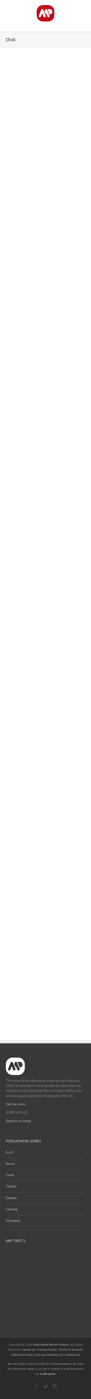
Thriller (11, 1186)
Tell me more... (17, 1104)
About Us (29, 1349)
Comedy (12, 1209)
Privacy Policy (47, 1349)
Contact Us (72, 1354)
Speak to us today (18, 1121)
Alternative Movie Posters (51, 1344)
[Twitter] (45, 1387)
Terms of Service (70, 1349)
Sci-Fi (9, 1152)
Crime (10, 1175)
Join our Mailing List (49, 1354)
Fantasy (11, 1198)
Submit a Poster (22, 1354)
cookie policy (47, 1373)
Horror (10, 1164)
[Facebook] (36, 1387)
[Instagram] (55, 1387)
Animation (13, 1221)
